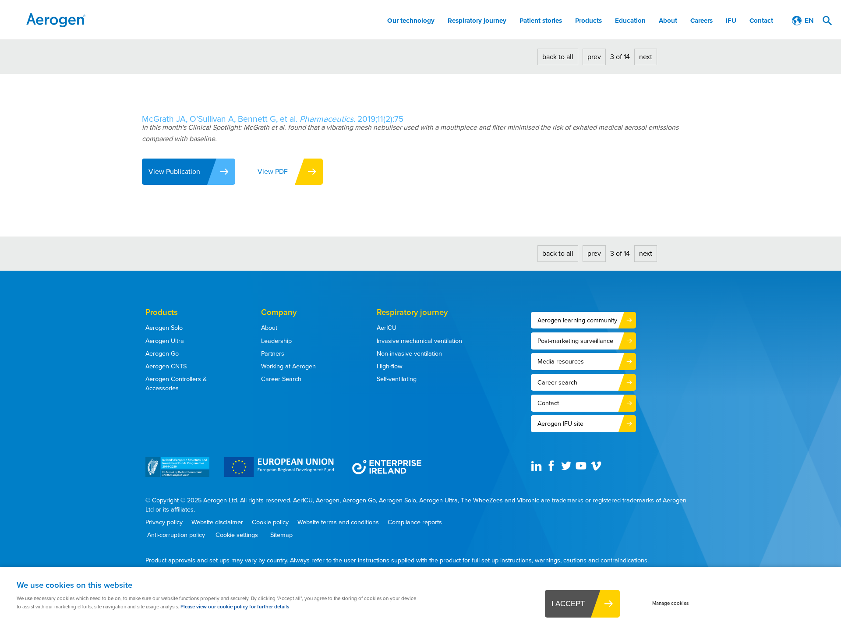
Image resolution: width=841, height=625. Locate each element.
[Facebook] (552, 469)
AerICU (386, 327)
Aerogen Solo (164, 327)
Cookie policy (270, 522)
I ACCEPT (568, 603)
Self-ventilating (397, 379)
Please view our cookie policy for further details (234, 607)
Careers (701, 20)
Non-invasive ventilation (409, 353)
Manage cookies (670, 603)
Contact (761, 20)
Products (588, 20)
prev (594, 57)
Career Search (281, 379)
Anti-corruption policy (176, 535)
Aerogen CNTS (166, 366)
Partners (272, 353)
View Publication (174, 171)
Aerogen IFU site (560, 423)
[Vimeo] (597, 469)
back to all (557, 57)
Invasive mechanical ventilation (419, 341)
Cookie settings (237, 535)
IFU (731, 20)
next (645, 57)
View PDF (273, 171)
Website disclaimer (217, 522)
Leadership (276, 341)
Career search (557, 382)
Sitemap (281, 535)
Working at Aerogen (288, 366)
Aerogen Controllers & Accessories (176, 383)
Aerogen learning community (577, 320)
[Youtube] (582, 469)
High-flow (390, 366)
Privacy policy (164, 522)
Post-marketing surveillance (575, 341)
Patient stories (540, 20)
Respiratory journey (477, 20)
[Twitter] (567, 469)
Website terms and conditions (338, 522)
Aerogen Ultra (164, 341)
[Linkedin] (537, 469)
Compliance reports (415, 522)
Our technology (411, 20)
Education (630, 20)
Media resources (560, 361)
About (668, 20)
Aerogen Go (162, 353)
